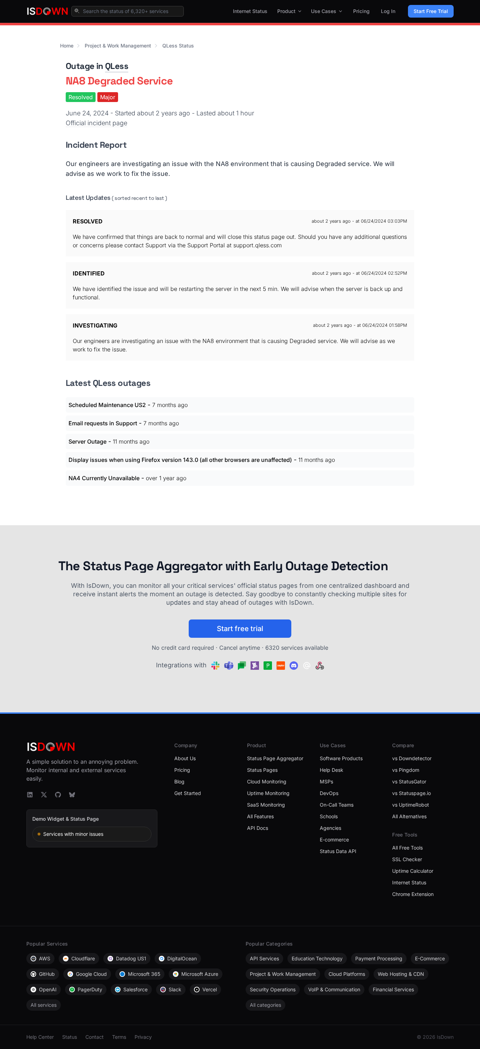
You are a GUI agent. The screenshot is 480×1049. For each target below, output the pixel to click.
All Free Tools (407, 848)
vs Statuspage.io (411, 793)
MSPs (326, 781)
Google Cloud (91, 974)
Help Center (40, 1037)
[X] (43, 794)
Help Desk (331, 770)
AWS (44, 958)
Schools (329, 816)
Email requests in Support (103, 423)
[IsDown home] (47, 11)
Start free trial (240, 628)
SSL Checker (407, 859)
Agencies (330, 828)
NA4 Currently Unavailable (104, 478)
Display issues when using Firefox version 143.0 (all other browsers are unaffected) (180, 459)
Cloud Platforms (347, 974)
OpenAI (48, 989)
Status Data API (338, 851)
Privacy (143, 1037)
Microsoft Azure (199, 974)
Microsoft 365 (144, 974)
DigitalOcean (182, 958)
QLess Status (178, 46)
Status (69, 1037)
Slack (175, 989)
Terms (119, 1037)
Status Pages (262, 770)
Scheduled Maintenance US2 (107, 404)
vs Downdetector (412, 758)
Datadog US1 (131, 958)
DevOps (329, 793)
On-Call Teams (336, 805)
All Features (260, 816)
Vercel (209, 989)
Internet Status (250, 11)
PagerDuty (90, 989)
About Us (185, 758)
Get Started (187, 793)
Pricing (361, 11)
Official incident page (96, 123)
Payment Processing (378, 958)
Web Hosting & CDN (401, 974)
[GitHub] (57, 794)
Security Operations (273, 989)
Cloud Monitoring (266, 781)
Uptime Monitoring (268, 793)
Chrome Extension (413, 894)
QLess (116, 66)
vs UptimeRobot (410, 805)
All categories (265, 1005)
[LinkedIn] (29, 794)
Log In (388, 11)
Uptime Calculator (412, 871)
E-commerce (334, 840)
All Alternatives (409, 816)
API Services (264, 958)
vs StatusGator (409, 781)
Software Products (341, 758)
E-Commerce (430, 958)
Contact (94, 1037)
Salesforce (135, 989)
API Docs (257, 828)
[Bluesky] (72, 794)
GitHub (47, 974)
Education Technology (317, 958)
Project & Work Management (118, 46)
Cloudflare (83, 958)
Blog (179, 781)
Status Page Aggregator (275, 758)
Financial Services (393, 989)
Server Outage (87, 441)
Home (66, 46)
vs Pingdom (405, 770)
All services (44, 1005)
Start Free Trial (431, 11)
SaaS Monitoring (266, 805)
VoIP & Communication (334, 989)
